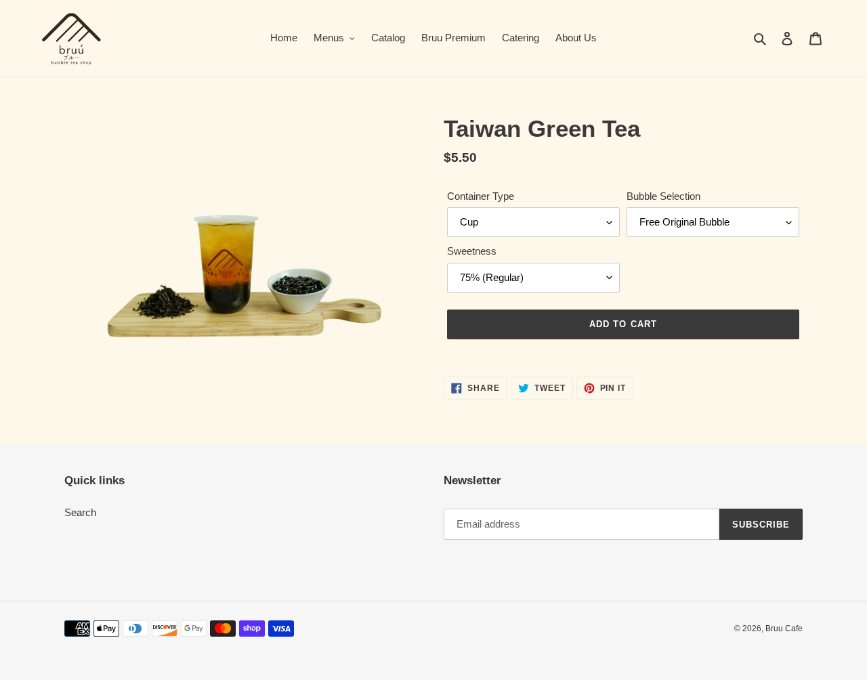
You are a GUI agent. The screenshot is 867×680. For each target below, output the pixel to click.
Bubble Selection (663, 196)
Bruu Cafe (784, 628)
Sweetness (471, 251)
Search (80, 512)
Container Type (480, 196)
